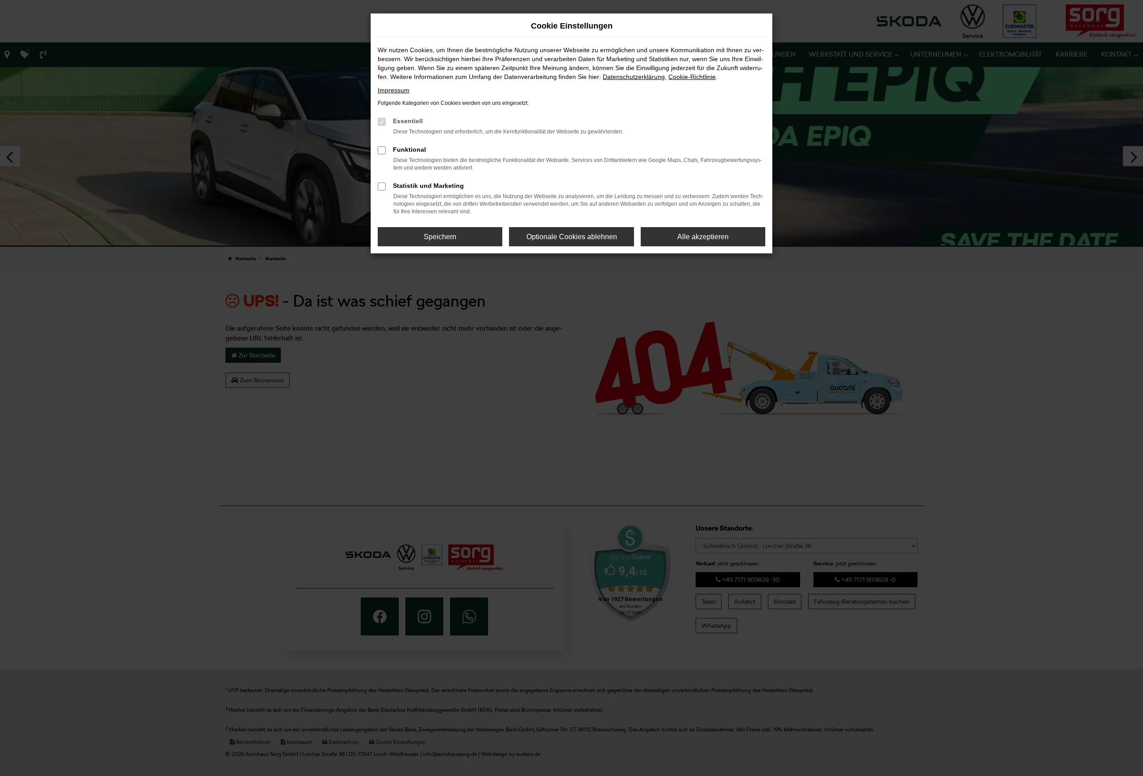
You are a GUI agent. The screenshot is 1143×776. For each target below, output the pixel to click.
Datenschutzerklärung (634, 76)
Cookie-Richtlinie (692, 76)
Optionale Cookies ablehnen (571, 237)
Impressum (393, 90)
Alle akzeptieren (703, 237)
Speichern (440, 237)
